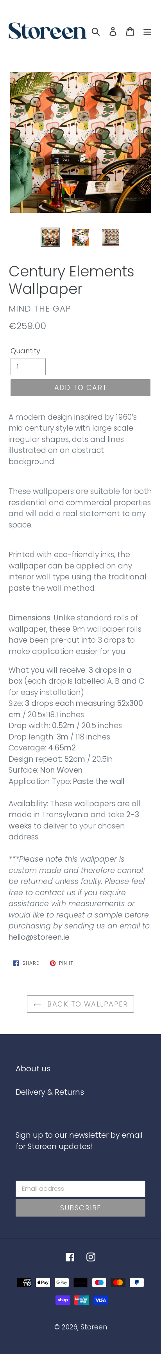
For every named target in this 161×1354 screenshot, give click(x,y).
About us (33, 1068)
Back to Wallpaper (86, 1004)
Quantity (25, 351)
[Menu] (147, 31)
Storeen (93, 1327)
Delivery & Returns (50, 1092)
